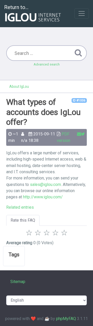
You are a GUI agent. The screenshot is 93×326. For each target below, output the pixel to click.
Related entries (20, 207)
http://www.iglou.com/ (43, 196)
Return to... (16, 7)
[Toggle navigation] (81, 13)
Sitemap (17, 281)
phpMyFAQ (66, 318)
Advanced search (47, 64)
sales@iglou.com (45, 184)
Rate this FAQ (23, 220)
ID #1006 (79, 100)
